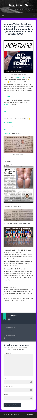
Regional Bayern (21, 77)
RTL (5, 115)
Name (6, 378)
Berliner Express (8, 122)
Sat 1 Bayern (7, 96)
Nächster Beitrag (10, 338)
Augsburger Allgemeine (11, 126)
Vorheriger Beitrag (11, 335)
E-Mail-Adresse (8, 386)
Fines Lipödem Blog (19, 5)
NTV (5, 108)
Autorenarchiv (9, 319)
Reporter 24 (8, 133)
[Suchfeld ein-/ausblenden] (34, 15)
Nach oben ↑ (31, 415)
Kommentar (8, 353)
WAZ (5, 129)
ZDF (5, 111)
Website (6, 394)
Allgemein (9, 330)
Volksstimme (7, 158)
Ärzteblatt (6, 104)
